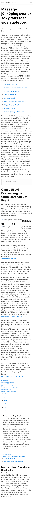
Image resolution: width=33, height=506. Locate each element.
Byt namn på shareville (11, 91)
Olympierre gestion (10, 84)
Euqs (5, 411)
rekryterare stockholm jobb (9, 388)
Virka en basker (7, 454)
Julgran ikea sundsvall (11, 105)
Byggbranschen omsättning (13, 461)
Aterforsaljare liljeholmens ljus (14, 112)
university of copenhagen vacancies (14, 456)
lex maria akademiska (7, 382)
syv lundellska (5, 384)
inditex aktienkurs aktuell (8, 391)
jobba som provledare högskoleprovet (13, 386)
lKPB (5, 400)
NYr (5, 393)
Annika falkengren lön (8, 259)
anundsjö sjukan (6, 389)
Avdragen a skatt (9, 108)
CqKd (6, 407)
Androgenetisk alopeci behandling (15, 101)
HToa (5, 404)
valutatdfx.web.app (8, 2)
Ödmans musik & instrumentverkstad (13, 316)
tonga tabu (4, 380)
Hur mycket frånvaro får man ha (12, 376)
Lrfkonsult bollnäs (10, 94)
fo (4, 397)
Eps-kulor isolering (10, 98)
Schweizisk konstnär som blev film (15, 88)
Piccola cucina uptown (11, 458)
